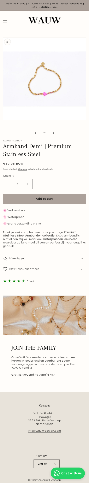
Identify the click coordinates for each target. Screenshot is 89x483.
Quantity (8, 175)
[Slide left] (35, 132)
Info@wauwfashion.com (44, 430)
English (42, 463)
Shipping (22, 169)
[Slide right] (53, 132)
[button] (5, 20)
